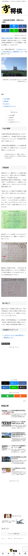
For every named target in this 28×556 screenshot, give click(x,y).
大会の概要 (7, 98)
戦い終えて (7, 103)
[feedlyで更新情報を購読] (7, 395)
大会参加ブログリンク (10, 106)
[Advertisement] (14, 362)
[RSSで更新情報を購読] (20, 395)
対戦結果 (6, 101)
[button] (22, 30)
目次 (12, 112)
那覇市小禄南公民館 (6, 38)
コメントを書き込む (14, 533)
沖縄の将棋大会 (6, 343)
